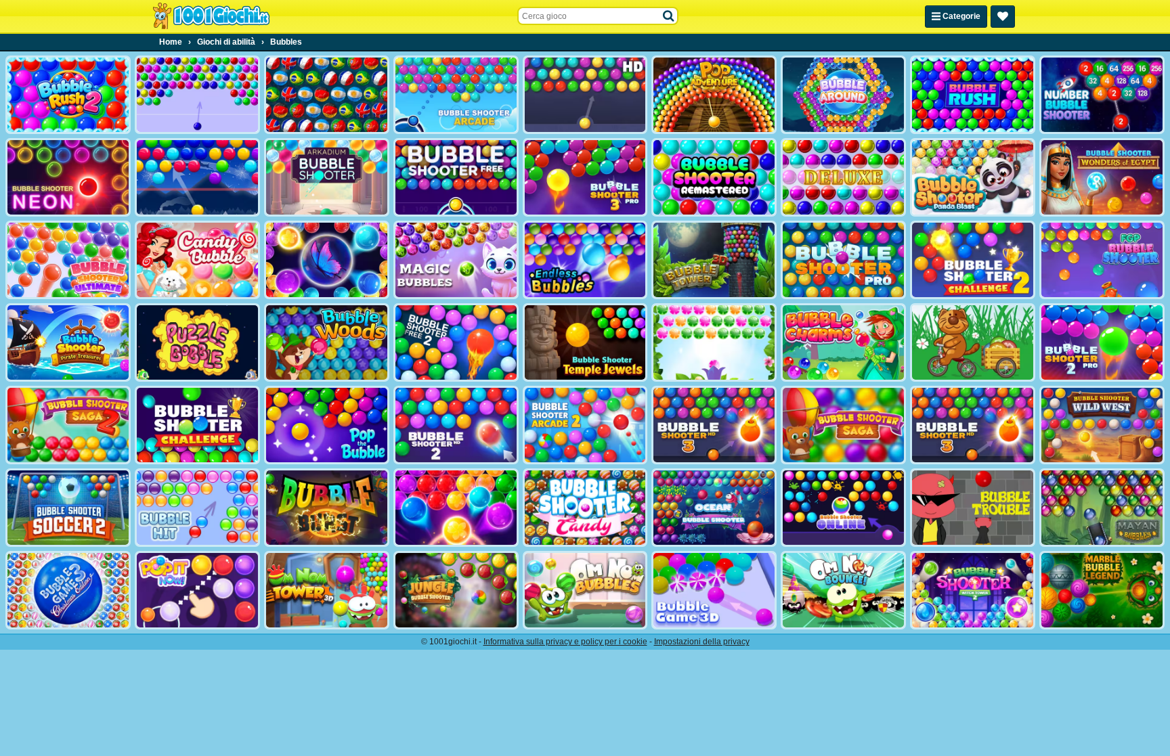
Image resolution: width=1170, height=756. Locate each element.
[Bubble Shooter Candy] (585, 507)
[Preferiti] (1003, 16)
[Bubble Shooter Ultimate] (68, 260)
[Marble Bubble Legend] (1102, 590)
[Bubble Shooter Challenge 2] (972, 260)
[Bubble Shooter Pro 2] (1102, 342)
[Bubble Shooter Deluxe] (843, 177)
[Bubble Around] (843, 94)
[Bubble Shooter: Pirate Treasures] (68, 342)
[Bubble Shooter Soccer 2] (68, 507)
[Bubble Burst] (326, 507)
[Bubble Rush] (972, 94)
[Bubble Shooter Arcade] (456, 94)
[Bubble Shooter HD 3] (972, 425)
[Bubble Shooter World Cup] (326, 94)
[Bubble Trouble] (972, 507)
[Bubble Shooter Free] (456, 177)
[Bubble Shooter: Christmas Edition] (68, 590)
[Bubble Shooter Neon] (68, 177)
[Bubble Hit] (197, 507)
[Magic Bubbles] (456, 260)
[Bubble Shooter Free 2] (456, 342)
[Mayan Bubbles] (1102, 507)
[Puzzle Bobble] (197, 342)
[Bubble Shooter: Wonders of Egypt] (1102, 177)
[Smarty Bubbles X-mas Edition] (197, 177)
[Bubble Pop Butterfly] (456, 507)
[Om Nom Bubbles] (585, 590)
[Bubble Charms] (843, 342)
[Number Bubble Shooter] (1102, 94)
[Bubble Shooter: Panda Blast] (972, 177)
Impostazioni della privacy (702, 641)
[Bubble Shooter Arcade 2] (585, 425)
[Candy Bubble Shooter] (197, 260)
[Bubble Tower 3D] (714, 260)
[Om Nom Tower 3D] (326, 590)
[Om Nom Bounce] (843, 590)
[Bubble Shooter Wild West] (1102, 425)
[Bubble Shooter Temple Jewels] (585, 342)
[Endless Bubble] (585, 260)
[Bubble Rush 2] (68, 94)
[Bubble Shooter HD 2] (456, 425)
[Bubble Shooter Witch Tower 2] (972, 590)
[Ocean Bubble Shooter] (714, 507)
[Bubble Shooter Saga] (843, 425)
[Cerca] (669, 16)
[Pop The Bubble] (326, 425)
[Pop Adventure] (714, 94)
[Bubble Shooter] (197, 94)
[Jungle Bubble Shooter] (456, 590)
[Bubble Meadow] (972, 342)
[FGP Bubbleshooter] (1102, 260)
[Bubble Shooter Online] (843, 507)
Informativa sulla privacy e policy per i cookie (565, 641)
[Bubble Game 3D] (714, 590)
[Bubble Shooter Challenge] (197, 425)
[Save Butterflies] (714, 342)
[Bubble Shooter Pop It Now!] (197, 590)
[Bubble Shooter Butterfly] (326, 260)
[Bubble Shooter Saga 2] (68, 425)
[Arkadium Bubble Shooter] (326, 177)
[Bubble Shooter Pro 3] (585, 177)
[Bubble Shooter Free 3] (714, 425)
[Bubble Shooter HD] (585, 94)
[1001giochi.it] (211, 16)
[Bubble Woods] (326, 342)
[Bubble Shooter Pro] (843, 260)
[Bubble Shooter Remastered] (714, 177)
